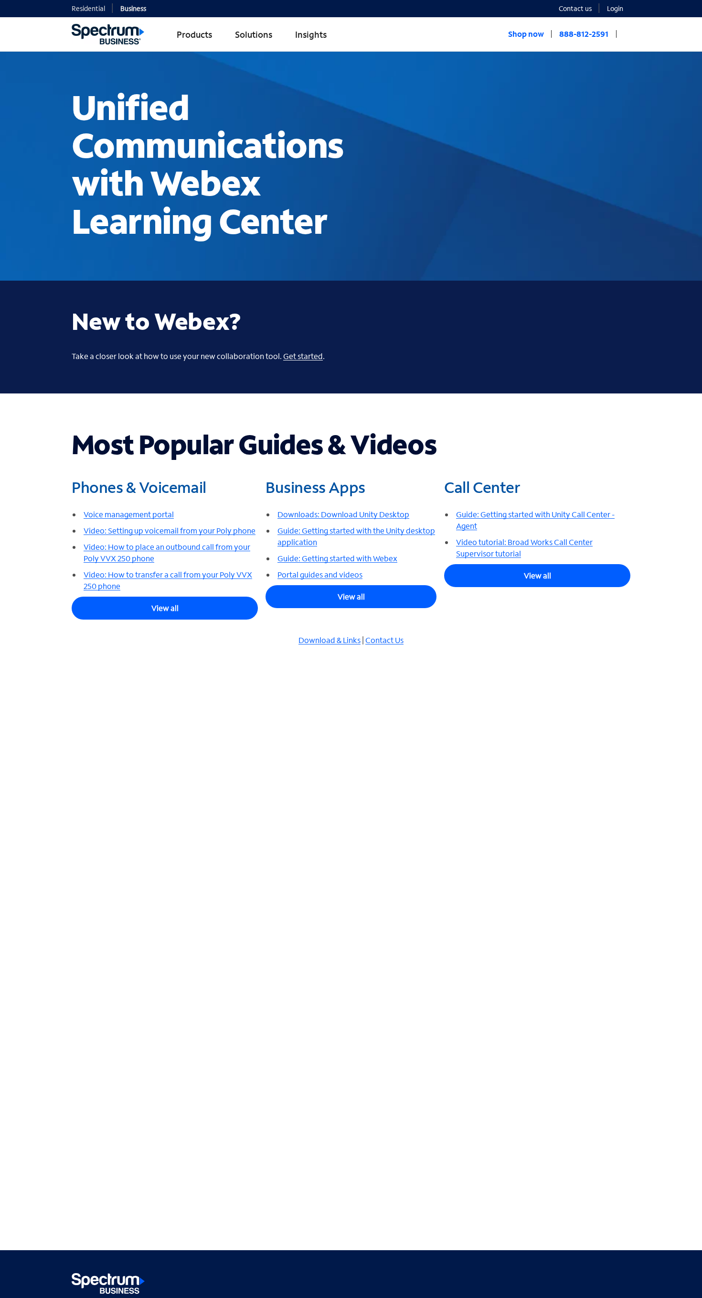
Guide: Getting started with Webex (337, 558)
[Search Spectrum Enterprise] (627, 34)
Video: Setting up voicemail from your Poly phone (169, 530)
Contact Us (384, 640)
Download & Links (329, 640)
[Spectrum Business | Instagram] (622, 1281)
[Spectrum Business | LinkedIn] (601, 1281)
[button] (618, 8)
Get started (303, 356)
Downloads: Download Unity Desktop (343, 514)
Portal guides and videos (319, 574)
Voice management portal (129, 514)
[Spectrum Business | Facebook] (580, 1281)
